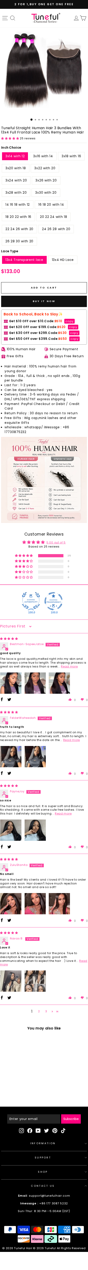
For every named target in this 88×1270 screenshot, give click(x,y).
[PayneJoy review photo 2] (35, 830)
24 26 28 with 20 (56, 229)
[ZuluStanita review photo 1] (11, 904)
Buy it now (44, 301)
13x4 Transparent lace (24, 259)
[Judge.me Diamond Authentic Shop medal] (31, 601)
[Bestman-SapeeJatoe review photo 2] (35, 683)
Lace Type (10, 251)
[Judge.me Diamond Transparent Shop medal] (53, 601)
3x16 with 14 (43, 156)
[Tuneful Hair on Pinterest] (54, 1130)
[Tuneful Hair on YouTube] (38, 1130)
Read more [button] (69, 666)
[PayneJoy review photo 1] (11, 830)
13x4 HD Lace (63, 259)
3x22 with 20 (44, 168)
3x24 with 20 (16, 180)
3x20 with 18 (15, 168)
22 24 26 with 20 (19, 229)
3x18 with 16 (71, 156)
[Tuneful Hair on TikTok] (63, 1130)
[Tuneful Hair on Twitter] (46, 1130)
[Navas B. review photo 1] (11, 981)
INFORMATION (43, 1143)
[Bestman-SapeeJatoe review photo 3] (59, 683)
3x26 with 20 (46, 180)
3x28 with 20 (16, 192)
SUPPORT (43, 1157)
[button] (10, 138)
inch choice (11, 147)
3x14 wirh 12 (15, 156)
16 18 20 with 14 (51, 204)
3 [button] (46, 1011)
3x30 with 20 (45, 192)
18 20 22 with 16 (18, 216)
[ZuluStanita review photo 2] (35, 904)
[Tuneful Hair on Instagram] (21, 1130)
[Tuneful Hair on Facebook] (29, 1130)
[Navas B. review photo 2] (35, 981)
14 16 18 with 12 (17, 204)
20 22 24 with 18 (53, 216)
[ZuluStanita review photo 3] (59, 904)
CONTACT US (43, 1186)
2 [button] (39, 1011)
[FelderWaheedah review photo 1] (11, 756)
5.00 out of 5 (56, 542)
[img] (9, 639)
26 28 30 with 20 (19, 241)
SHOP (43, 1172)
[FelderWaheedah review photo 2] (35, 756)
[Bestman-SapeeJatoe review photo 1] (11, 683)
